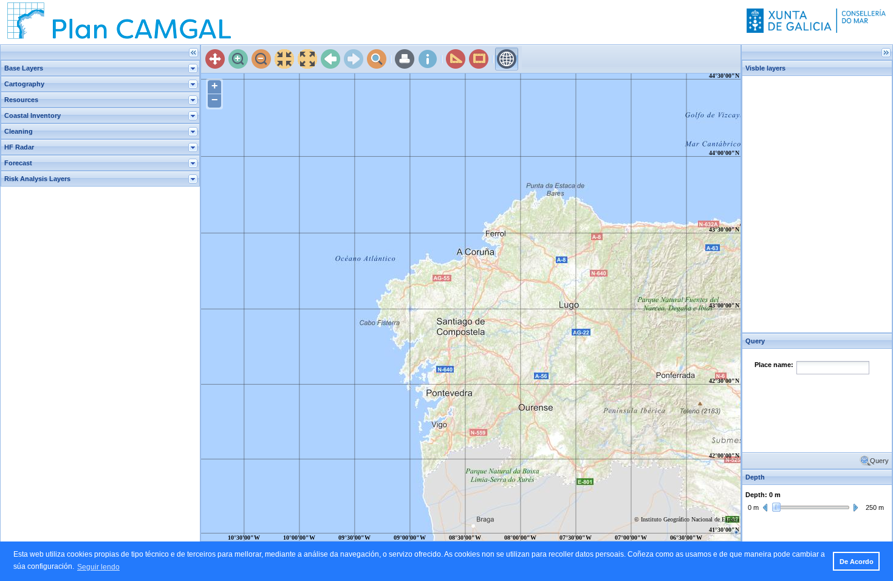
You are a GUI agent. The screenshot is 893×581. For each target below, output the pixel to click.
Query (879, 460)
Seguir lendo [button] (98, 567)
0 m (753, 507)
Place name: (773, 364)
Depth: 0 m (763, 494)
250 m (875, 507)
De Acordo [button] (857, 561)
